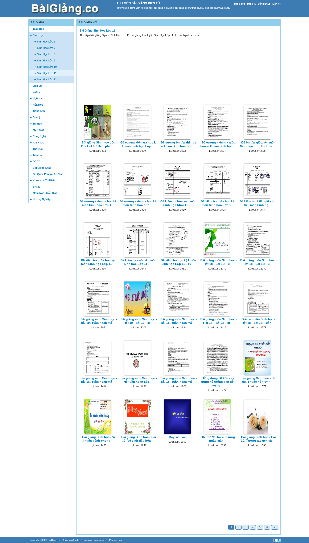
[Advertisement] (51, 270)
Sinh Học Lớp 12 (47, 79)
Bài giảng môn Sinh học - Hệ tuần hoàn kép (138, 379)
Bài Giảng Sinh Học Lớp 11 (97, 30)
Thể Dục (38, 148)
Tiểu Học (38, 155)
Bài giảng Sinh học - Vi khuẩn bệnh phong (98, 438)
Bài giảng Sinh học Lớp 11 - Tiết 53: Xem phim (98, 144)
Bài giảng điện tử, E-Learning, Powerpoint (83, 540)
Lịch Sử (37, 85)
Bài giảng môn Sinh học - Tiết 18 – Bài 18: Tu (218, 320)
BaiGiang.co (54, 540)
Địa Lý (36, 117)
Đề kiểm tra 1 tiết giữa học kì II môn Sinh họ (258, 203)
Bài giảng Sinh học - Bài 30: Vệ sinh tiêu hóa (138, 438)
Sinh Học (38, 35)
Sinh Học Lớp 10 (47, 66)
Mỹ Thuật (38, 130)
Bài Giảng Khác (42, 167)
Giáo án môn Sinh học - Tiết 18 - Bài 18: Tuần (258, 320)
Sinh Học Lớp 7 (46, 47)
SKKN (36, 186)
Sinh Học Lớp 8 (46, 54)
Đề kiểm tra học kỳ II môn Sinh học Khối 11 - (178, 203)
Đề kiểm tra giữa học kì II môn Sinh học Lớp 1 (218, 203)
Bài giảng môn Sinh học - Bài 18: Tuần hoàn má (178, 320)
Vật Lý (36, 92)
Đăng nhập (264, 4)
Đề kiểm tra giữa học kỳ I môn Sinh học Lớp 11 (98, 262)
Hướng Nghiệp (41, 199)
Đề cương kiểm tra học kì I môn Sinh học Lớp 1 (99, 203)
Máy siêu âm (177, 437)
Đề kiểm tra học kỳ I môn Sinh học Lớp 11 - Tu (178, 262)
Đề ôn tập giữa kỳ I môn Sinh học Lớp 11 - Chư (258, 144)
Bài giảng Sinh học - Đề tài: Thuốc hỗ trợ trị (258, 379)
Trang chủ (239, 4)
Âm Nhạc (38, 142)
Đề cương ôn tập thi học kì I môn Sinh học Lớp (178, 144)
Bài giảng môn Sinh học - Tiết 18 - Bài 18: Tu (218, 262)
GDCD (36, 161)
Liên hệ (276, 4)
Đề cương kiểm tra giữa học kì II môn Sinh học (217, 144)
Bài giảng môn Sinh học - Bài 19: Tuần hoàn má (99, 320)
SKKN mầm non (114, 540)
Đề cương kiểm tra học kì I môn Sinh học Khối (138, 203)
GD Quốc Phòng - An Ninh (48, 174)
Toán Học (38, 29)
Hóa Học (38, 104)
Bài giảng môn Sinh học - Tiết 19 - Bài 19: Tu (138, 320)
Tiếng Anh (39, 111)
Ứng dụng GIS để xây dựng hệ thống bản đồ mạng (217, 381)
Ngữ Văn (38, 98)
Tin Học (37, 123)
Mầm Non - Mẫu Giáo (45, 193)
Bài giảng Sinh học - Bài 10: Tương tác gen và (258, 438)
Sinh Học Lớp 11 (47, 73)
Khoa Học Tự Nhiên (44, 180)
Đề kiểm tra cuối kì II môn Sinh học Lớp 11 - (138, 262)
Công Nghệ (39, 136)
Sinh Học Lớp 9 (46, 60)
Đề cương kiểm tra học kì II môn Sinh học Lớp (138, 144)
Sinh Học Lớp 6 (46, 41)
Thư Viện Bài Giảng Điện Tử (138, 3)
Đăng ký (251, 4)
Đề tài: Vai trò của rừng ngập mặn (218, 438)
